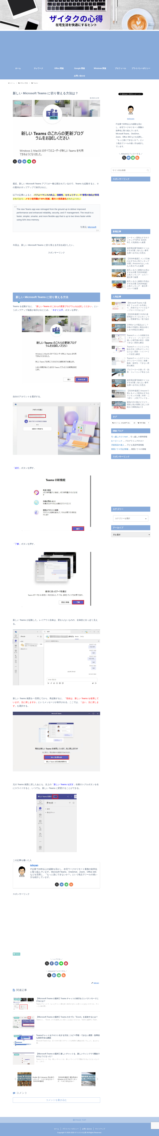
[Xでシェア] (15, 161)
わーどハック (116, 441)
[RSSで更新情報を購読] (71, 884)
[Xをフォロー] (57, 884)
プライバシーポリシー (70, 1129)
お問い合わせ (87, 1129)
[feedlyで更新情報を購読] (66, 884)
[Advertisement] (79, 47)
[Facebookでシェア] (20, 161)
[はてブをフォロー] (62, 884)
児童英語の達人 (117, 445)
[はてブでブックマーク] (24, 161)
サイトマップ (100, 1129)
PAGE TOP (80, 1120)
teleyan (34, 865)
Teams (17, 954)
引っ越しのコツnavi (119, 437)
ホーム (56, 1129)
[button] (148, 170)
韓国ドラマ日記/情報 (119, 449)
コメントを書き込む (56, 1100)
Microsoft (92, 227)
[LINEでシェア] (29, 161)
